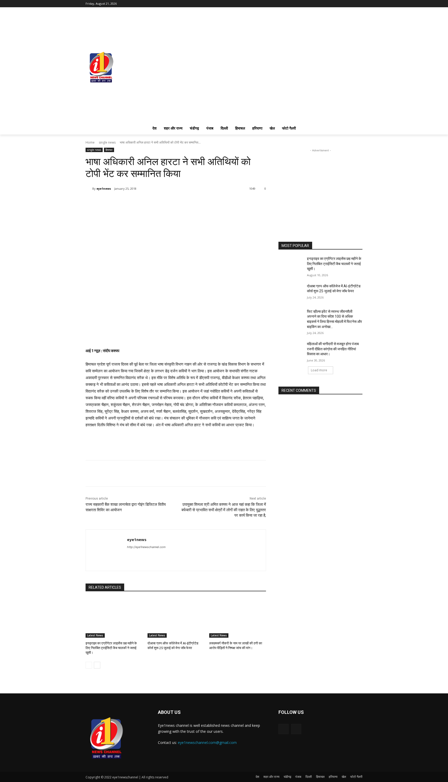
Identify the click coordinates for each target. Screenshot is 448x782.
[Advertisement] (320, 185)
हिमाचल (109, 150)
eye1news (103, 188)
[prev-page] (89, 665)
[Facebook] (352, 4)
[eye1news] (89, 188)
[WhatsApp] (134, 202)
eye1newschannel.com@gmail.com (207, 742)
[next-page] (97, 665)
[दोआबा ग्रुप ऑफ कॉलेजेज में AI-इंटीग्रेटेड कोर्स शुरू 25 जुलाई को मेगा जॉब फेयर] (176, 618)
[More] (146, 202)
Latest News (95, 635)
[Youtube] (359, 4)
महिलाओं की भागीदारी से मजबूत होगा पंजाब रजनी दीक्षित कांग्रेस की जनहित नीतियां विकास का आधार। (333, 349)
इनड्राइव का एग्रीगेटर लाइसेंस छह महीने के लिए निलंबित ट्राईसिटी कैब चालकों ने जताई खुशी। (111, 648)
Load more (319, 370)
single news (107, 142)
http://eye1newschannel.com (146, 547)
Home (90, 142)
